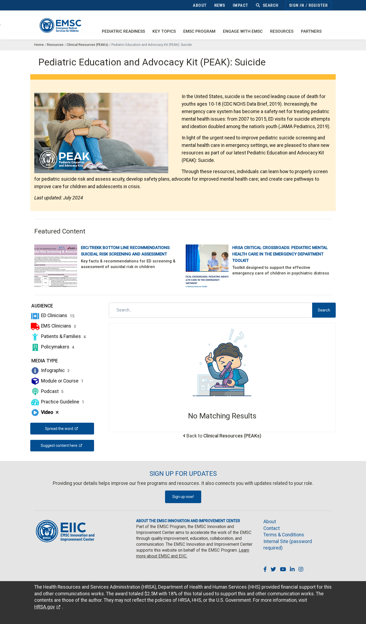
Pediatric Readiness (123, 31)
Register (318, 5)
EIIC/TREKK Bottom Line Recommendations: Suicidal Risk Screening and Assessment (125, 251)
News (219, 5)
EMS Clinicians (58, 326)
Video (49, 412)
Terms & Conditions (283, 534)
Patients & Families (63, 336)
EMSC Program (199, 31)
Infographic (55, 370)
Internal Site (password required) (287, 545)
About (200, 5)
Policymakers (57, 347)
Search (270, 5)
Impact (240, 5)
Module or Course (61, 381)
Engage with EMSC (243, 31)
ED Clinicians (57, 315)
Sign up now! (183, 497)
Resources (281, 31)
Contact (271, 528)
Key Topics (164, 31)
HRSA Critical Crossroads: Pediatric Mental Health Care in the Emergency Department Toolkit (280, 254)
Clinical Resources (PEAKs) (87, 45)
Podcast (52, 391)
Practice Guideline (62, 401)
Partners (311, 31)
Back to (223, 436)
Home (39, 45)
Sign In (296, 5)
